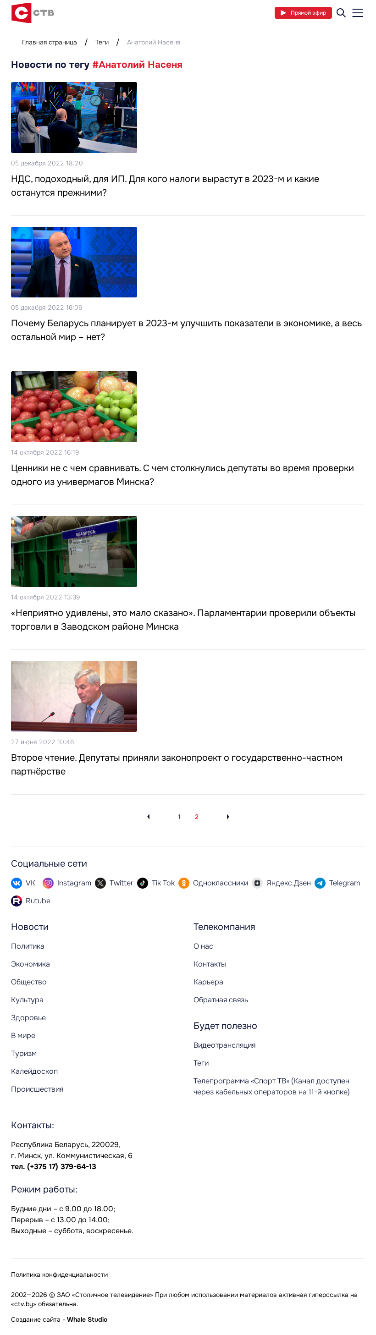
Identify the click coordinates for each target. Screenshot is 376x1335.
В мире (23, 1035)
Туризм (24, 1053)
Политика (27, 946)
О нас (203, 946)
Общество (29, 982)
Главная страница (49, 42)
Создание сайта (36, 1319)
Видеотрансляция (224, 1045)
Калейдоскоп (34, 1071)
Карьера (208, 982)
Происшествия (37, 1089)
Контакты (210, 964)
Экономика (30, 964)
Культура (27, 1000)
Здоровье (28, 1017)
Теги (102, 42)
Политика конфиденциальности (59, 1274)
